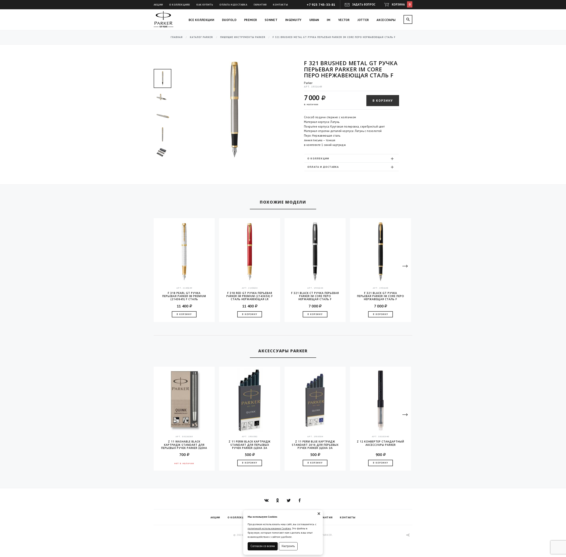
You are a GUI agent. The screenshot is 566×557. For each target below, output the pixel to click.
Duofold (229, 20)
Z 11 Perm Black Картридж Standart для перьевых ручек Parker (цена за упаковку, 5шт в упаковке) (250, 444)
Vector (344, 20)
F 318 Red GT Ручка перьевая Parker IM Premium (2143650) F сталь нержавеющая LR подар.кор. (249, 296)
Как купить (204, 4)
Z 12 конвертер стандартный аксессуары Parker (380, 443)
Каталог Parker (201, 37)
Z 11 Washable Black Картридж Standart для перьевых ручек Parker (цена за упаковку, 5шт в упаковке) (184, 444)
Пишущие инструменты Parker (242, 37)
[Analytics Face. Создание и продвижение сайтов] (408, 535)
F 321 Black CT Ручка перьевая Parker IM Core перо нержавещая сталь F (315, 296)
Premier (250, 20)
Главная (177, 37)
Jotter (363, 20)
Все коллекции (201, 20)
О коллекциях (179, 4)
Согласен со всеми (262, 546)
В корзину (383, 101)
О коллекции (318, 158)
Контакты (280, 4)
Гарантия (260, 4)
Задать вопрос (364, 4)
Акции (158, 4)
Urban (314, 20)
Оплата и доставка (233, 4)
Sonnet (271, 20)
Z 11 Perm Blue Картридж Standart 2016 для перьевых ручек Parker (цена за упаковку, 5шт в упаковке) (315, 444)
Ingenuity (293, 20)
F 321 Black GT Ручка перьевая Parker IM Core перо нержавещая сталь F (380, 296)
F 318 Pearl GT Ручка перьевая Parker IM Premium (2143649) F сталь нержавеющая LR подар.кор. (184, 296)
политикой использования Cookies (269, 528)
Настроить (288, 546)
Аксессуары (386, 20)
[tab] (351, 158)
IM (329, 20)
